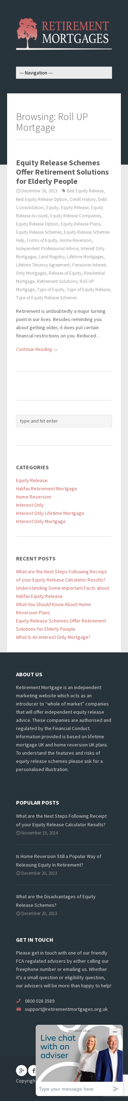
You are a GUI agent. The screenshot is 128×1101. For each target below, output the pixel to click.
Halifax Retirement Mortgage (46, 488)
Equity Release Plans (80, 224)
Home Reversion (75, 240)
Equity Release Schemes (39, 232)
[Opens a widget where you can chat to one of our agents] (79, 1060)
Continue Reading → (37, 349)
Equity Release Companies (75, 216)
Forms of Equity (42, 240)
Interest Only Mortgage (41, 521)
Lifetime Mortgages (85, 257)
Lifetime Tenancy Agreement (43, 265)
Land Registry (52, 257)
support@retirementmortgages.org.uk (66, 1009)
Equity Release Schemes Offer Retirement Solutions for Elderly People (62, 171)
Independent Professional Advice (47, 248)
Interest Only (30, 505)
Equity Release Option (37, 224)
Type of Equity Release (88, 289)
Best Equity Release (85, 191)
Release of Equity (65, 273)
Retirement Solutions (57, 281)
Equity (52, 208)
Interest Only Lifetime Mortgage (50, 513)
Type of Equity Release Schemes (46, 298)
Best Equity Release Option (41, 199)
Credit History (83, 199)
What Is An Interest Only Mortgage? (53, 637)
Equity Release (75, 208)
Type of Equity (50, 289)
